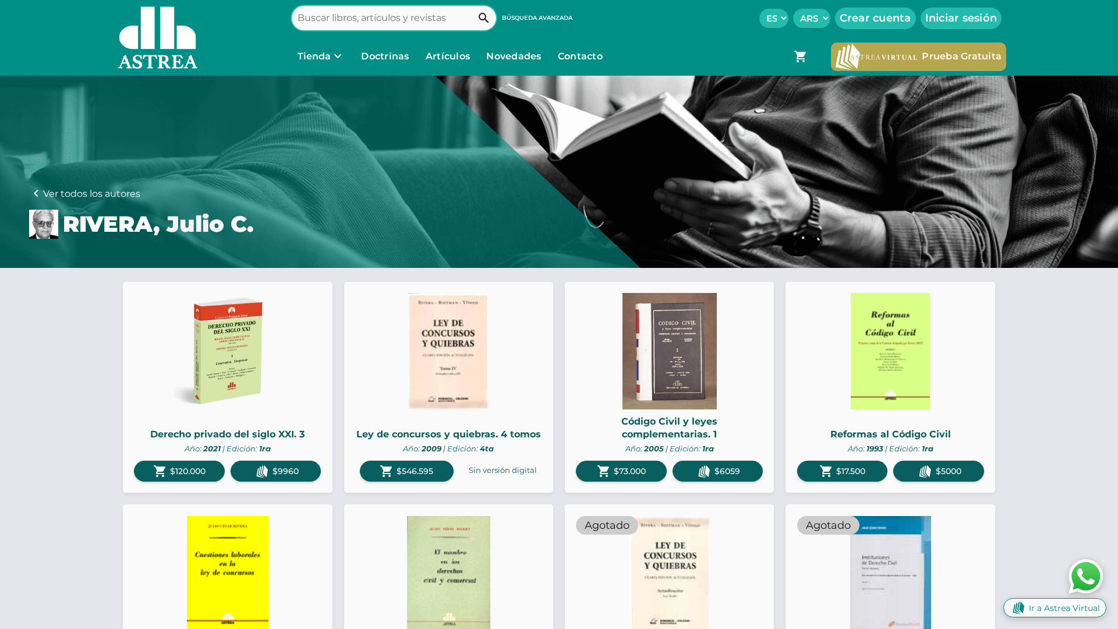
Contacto (580, 56)
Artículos (449, 56)
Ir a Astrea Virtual (1064, 608)
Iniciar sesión (961, 18)
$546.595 (406, 471)
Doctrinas (385, 56)
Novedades (515, 56)
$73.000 (621, 471)
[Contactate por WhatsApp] (1086, 575)
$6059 (727, 471)
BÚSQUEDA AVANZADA (537, 18)
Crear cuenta (875, 18)
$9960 (286, 471)
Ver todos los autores (91, 193)
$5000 (948, 471)
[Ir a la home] (155, 38)
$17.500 (842, 471)
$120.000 (179, 471)
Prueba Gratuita (962, 56)
